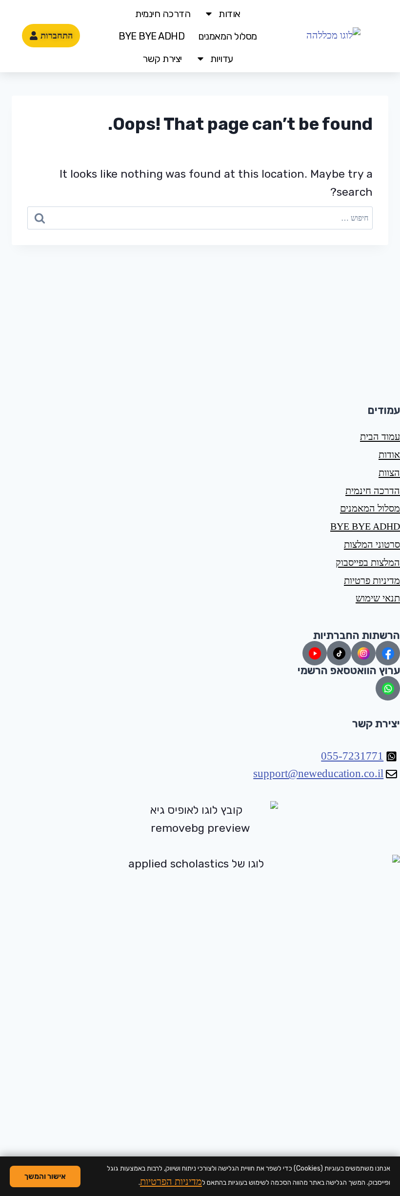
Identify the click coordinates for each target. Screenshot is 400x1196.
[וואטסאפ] (388, 688)
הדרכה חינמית (162, 14)
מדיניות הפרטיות (171, 1181)
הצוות (389, 472)
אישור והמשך (45, 1176)
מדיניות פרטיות (372, 580)
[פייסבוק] (388, 653)
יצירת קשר (162, 58)
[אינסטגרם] (363, 653)
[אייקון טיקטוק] (339, 653)
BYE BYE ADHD (151, 36)
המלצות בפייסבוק (368, 562)
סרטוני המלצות (372, 544)
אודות (229, 14)
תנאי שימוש (378, 598)
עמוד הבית (380, 436)
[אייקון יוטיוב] (314, 653)
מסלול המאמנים (227, 36)
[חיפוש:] (200, 218)
